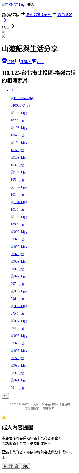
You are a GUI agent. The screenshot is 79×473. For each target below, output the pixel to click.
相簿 (11, 62)
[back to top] (5, 396)
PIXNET (24, 404)
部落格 (26, 62)
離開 (25, 466)
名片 (40, 62)
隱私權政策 (32, 408)
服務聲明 (48, 408)
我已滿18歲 (11, 466)
